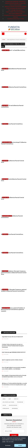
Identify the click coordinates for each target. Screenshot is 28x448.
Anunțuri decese (13, 405)
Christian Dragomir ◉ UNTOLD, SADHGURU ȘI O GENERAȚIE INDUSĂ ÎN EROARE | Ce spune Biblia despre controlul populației (15, 3)
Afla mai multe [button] (9, 441)
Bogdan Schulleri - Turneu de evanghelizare (15, 11)
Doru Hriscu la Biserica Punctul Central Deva (13, 87)
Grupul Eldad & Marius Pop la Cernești (15, 18)
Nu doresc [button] (7, 445)
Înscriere (14, 435)
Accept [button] (20, 445)
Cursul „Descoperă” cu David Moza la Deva (13, 50)
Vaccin (4, 405)
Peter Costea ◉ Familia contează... (15, 10)
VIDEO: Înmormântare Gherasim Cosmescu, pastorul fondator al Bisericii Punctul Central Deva (13, 273)
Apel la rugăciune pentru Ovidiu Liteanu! (12, 359)
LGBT (9, 399)
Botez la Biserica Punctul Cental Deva (11, 124)
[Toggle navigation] (3, 34)
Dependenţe (15, 408)
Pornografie (6, 408)
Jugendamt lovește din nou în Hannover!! (12, 336)
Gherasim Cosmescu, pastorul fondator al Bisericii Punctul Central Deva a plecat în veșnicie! (13, 309)
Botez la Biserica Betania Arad (15, 13)
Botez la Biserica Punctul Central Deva (12, 234)
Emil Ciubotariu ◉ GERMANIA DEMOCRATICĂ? (14, 352)
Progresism (20, 402)
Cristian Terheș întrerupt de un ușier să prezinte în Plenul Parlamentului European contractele (13, 346)
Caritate (16, 399)
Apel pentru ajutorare (8, 402)
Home (3, 39)
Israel (4, 399)
